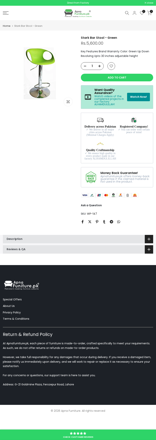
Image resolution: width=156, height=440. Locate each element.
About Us (9, 306)
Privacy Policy (12, 312)
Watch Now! (138, 97)
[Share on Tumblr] (104, 221)
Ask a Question (91, 205)
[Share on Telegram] (111, 221)
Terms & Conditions (16, 319)
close (8, 3)
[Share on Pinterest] (97, 221)
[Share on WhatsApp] (118, 221)
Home (6, 26)
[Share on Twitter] (90, 221)
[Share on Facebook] (82, 221)
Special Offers (12, 299)
